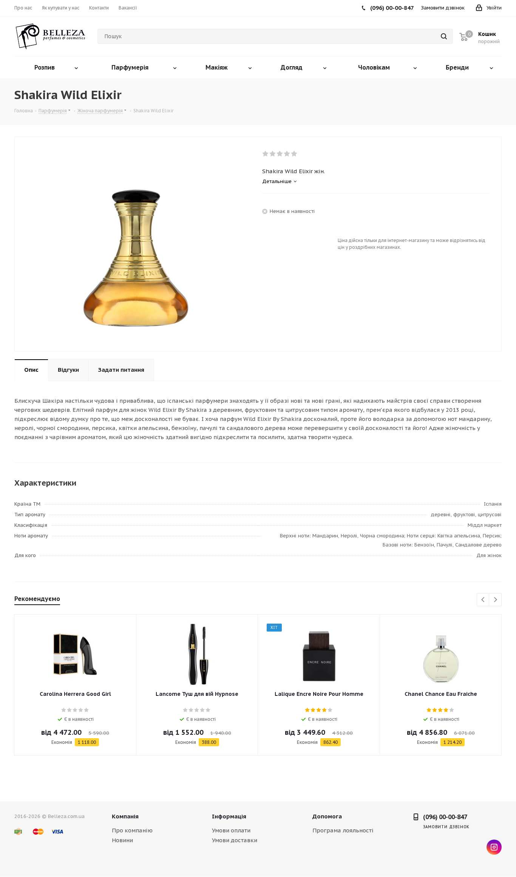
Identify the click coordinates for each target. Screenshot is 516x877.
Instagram (494, 847)
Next (495, 600)
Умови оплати (231, 830)
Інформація (229, 816)
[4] (287, 154)
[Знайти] (444, 36)
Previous (483, 600)
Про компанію (132, 830)
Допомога (327, 816)
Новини (122, 840)
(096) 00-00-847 (445, 817)
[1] (265, 154)
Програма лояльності (343, 830)
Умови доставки (234, 840)
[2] (273, 154)
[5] (294, 154)
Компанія (125, 816)
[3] (280, 154)
